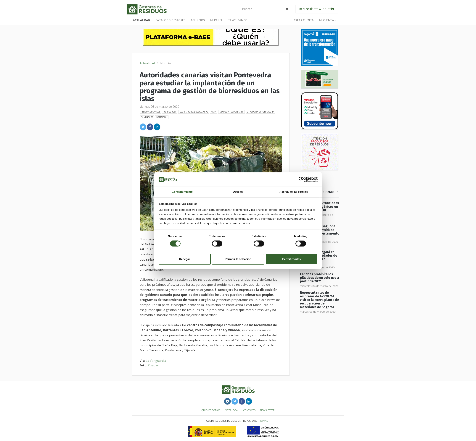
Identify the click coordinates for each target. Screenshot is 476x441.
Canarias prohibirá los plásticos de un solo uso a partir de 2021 (319, 277)
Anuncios (198, 20)
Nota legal (232, 410)
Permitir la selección (238, 259)
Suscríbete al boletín (318, 9)
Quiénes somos (211, 410)
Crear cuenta (304, 20)
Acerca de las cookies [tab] (293, 191)
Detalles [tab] (238, 191)
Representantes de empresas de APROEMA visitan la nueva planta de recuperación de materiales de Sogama (319, 300)
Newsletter (267, 410)
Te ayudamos (237, 20)
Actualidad (141, 20)
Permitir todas (291, 259)
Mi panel (216, 20)
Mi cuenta (327, 20)
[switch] (217, 243)
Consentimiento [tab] (182, 191)
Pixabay (153, 365)
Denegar (184, 259)
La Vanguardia (156, 361)
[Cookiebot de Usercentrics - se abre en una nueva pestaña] (301, 179)
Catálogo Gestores (170, 20)
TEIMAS (264, 420)
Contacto (249, 410)
